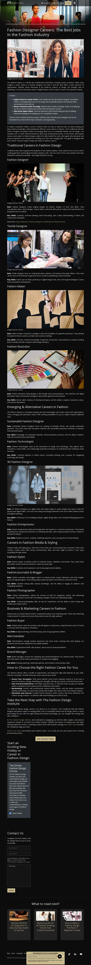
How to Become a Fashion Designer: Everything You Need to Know (40, 222)
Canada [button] (46, 3)
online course (72, 724)
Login (62, 3)
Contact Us (55, 3)
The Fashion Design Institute (20, 720)
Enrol (68, 3)
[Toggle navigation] (75, 2)
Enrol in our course (14, 731)
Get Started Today (45, 738)
